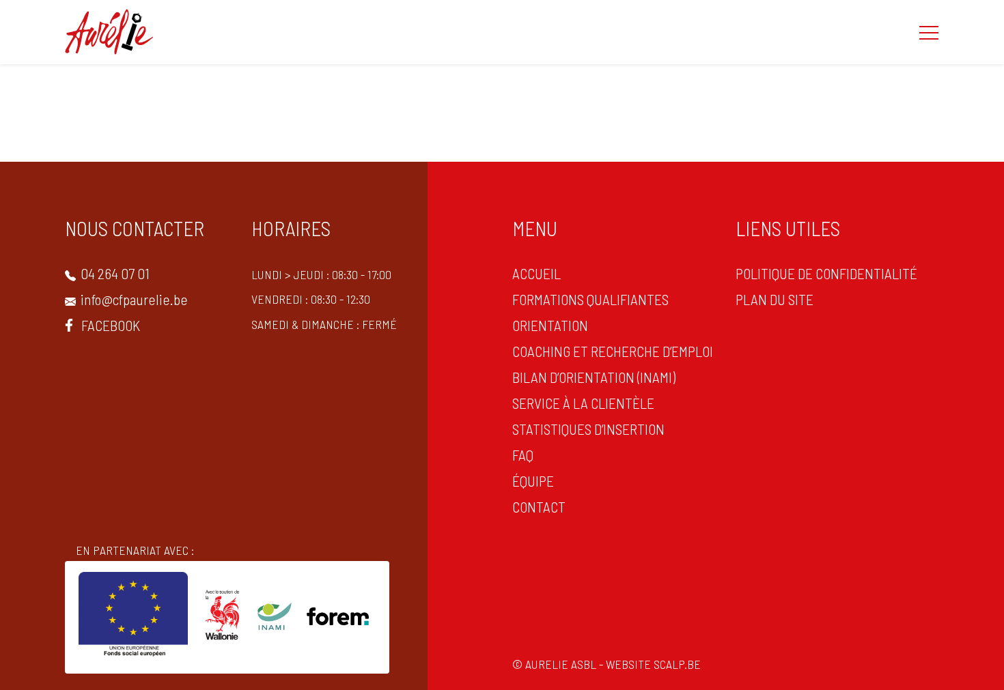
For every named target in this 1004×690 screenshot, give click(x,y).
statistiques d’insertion (588, 428)
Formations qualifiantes (590, 299)
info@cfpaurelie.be (133, 299)
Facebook (109, 325)
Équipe (533, 480)
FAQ (522, 454)
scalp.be (677, 664)
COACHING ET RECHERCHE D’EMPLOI (612, 351)
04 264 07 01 (114, 273)
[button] (929, 32)
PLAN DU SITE (774, 299)
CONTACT (539, 506)
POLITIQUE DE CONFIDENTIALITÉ (826, 273)
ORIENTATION (550, 325)
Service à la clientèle (583, 403)
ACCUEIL (536, 273)
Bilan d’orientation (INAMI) (593, 377)
